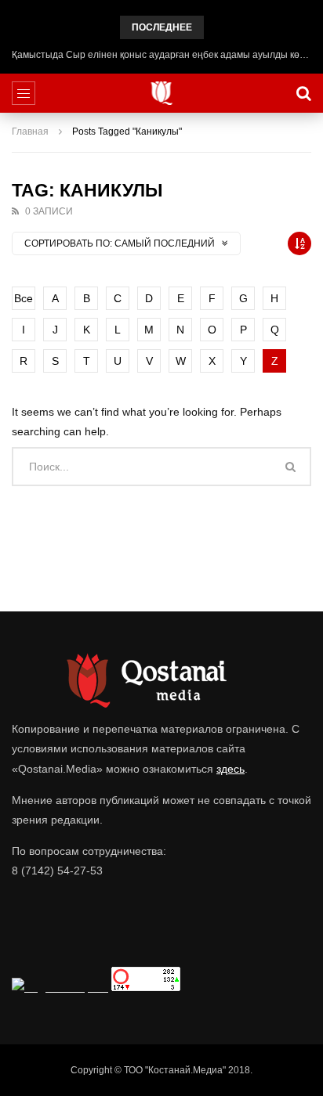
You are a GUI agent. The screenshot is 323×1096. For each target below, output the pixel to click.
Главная (30, 131)
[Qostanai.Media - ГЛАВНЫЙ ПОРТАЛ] (162, 93)
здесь (230, 769)
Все (23, 298)
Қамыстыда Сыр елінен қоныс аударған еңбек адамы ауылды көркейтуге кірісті (161, 54)
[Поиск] (303, 93)
